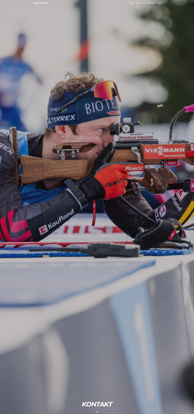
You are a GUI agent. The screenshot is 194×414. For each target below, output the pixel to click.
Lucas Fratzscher (40, 3)
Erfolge (131, 3)
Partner (144, 3)
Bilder (138, 3)
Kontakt (151, 3)
